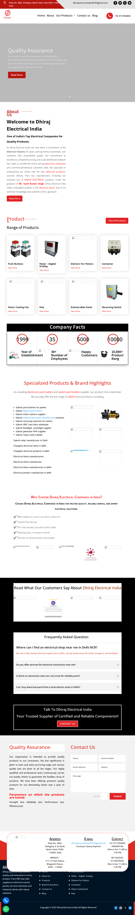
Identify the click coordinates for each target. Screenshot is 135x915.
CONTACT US (67, 723)
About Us (46, 876)
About (50, 16)
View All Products (117, 220)
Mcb (73, 893)
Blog (95, 16)
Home (41, 16)
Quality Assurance (30, 50)
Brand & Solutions (50, 884)
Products (46, 880)
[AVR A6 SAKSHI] (82, 430)
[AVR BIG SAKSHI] (82, 408)
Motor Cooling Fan (79, 889)
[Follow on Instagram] (120, 3)
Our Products (64, 16)
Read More (17, 75)
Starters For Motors (80, 880)
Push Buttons (77, 871)
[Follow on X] (125, 3)
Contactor (76, 884)
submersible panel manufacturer (39, 417)
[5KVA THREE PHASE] (110, 452)
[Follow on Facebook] (115, 3)
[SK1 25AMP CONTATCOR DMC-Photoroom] (110, 430)
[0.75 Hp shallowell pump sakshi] (110, 421)
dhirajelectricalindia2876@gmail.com (88, 843)
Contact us (83, 16)
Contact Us (47, 889)
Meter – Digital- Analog (82, 876)
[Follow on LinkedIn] (129, 3)
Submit (118, 796)
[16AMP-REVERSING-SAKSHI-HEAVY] (82, 450)
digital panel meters (32, 411)
